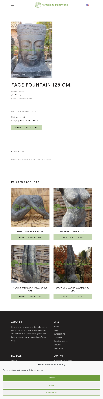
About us (57, 344)
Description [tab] (18, 151)
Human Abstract (29, 120)
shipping (18, 95)
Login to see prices (26, 127)
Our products (59, 334)
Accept (51, 378)
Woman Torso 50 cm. (72, 231)
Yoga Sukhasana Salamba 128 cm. (30, 289)
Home (56, 326)
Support (57, 330)
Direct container (61, 341)
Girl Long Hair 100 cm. (30, 231)
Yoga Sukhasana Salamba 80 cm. (72, 289)
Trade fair (58, 337)
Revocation (58, 348)
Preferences (51, 392)
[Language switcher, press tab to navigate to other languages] (89, 4)
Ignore (51, 385)
